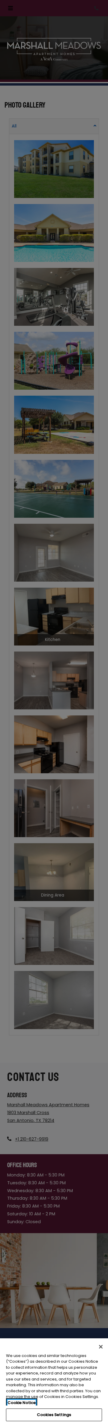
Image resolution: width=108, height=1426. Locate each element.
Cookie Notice (22, 1403)
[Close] (100, 1346)
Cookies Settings (54, 1415)
